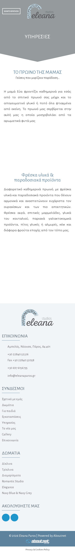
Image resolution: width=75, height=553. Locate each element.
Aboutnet (59, 535)
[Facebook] (14, 517)
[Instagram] (6, 517)
